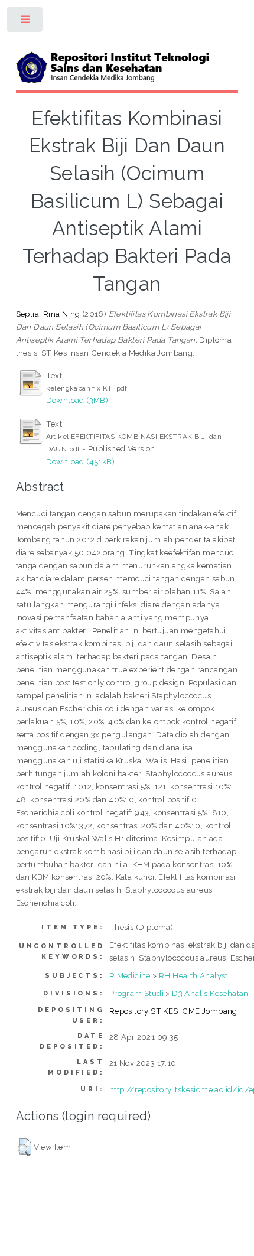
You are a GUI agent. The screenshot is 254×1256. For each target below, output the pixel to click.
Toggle (25, 22)
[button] (24, 1147)
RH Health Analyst (193, 975)
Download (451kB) (80, 461)
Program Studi (136, 993)
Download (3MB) (77, 400)
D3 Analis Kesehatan (210, 993)
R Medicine (130, 975)
